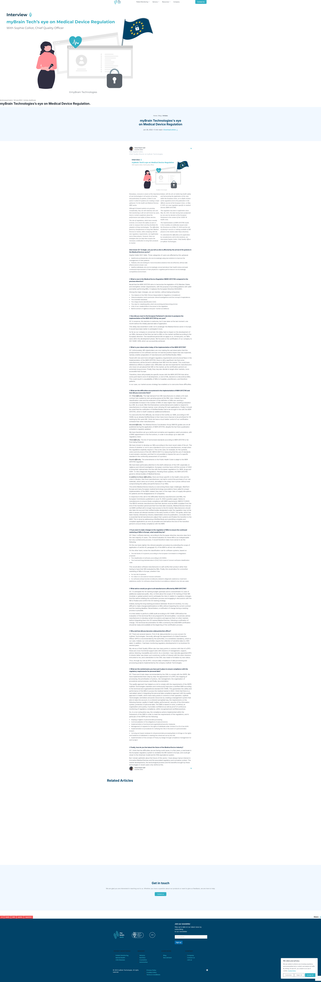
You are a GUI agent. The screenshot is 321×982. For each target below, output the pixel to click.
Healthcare (32, 100)
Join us (189, 960)
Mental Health (120, 958)
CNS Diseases (120, 960)
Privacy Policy (151, 970)
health (7, 917)
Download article (170, 130)
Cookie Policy (292, 970)
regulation (28, 917)
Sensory (142, 955)
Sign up (178, 942)
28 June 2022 (18, 100)
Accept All (310, 975)
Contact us (191, 958)
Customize (288, 975)
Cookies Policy (152, 972)
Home (155, 115)
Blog (159, 115)
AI (2, 917)
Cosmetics (143, 960)
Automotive (143, 962)
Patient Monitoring (122, 955)
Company (190, 955)
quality (20, 917)
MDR (13, 917)
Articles (26, 100)
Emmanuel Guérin (7, 100)
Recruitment (167, 958)
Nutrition (142, 958)
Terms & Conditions (153, 975)
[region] (299, 968)
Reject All (299, 975)
